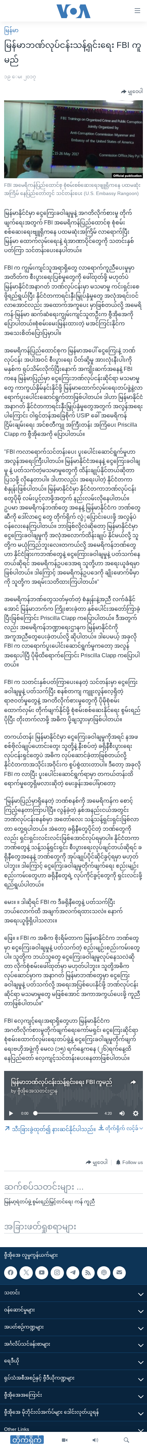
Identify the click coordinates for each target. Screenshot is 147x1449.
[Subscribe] (119, 1272)
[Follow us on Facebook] (10, 1272)
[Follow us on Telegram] (72, 1272)
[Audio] (95, 1440)
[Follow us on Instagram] (57, 1272)
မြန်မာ (11, 30)
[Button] (132, 91)
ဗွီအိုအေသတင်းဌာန (37, 1091)
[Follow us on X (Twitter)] (25, 1272)
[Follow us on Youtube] (41, 1272)
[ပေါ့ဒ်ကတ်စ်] (103, 1272)
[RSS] (88, 1272)
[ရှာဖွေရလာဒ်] (126, 1440)
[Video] (64, 1440)
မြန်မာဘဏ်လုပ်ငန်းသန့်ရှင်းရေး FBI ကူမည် (61, 1082)
